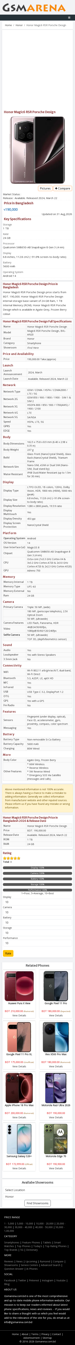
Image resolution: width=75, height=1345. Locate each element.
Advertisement (31, 1337)
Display (7, 897)
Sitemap (47, 1337)
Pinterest (34, 1280)
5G (21, 1249)
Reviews (8, 1261)
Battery (7, 917)
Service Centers (29, 1265)
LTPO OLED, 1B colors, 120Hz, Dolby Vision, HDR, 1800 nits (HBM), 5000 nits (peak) (49, 490)
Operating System (14, 538)
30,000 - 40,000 (23, 1227)
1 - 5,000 (9, 1223)
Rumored (45, 1261)
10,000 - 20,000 (45, 1223)
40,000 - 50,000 (44, 1227)
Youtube (61, 1280)
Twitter (22, 1280)
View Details (19, 1015)
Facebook (9, 1280)
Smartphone (34, 343)
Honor (19, 25)
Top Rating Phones (56, 1246)
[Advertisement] (37, 70)
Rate (8, 953)
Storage (7, 927)
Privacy (45, 1334)
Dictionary (32, 1249)
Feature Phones (31, 1242)
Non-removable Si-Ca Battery (44, 739)
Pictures (45, 188)
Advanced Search (50, 1265)
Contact (56, 1334)
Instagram (47, 1280)
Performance (10, 938)
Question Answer (14, 1268)
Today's (37, 1246)
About (25, 1334)
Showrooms (11, 1265)
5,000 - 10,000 (25, 1223)
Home (8, 25)
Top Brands (10, 1249)
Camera (7, 907)
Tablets (47, 1242)
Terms (35, 1334)
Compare (63, 188)
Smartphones (11, 1242)
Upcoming (31, 1261)
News (19, 1261)
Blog (6, 1284)
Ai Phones (32, 1268)
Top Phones (24, 1246)
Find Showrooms (37, 1203)
